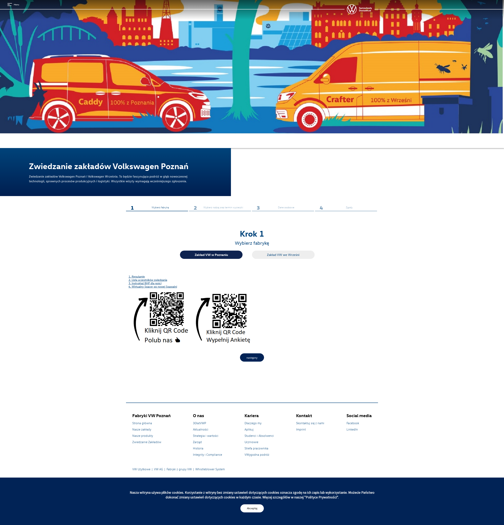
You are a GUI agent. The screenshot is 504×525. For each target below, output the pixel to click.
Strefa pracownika (256, 448)
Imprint (301, 429)
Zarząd (197, 442)
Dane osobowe (275, 207)
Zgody (336, 207)
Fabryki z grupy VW (179, 469)
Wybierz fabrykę (150, 207)
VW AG (158, 469)
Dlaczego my (253, 423)
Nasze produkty (142, 435)
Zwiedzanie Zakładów (146, 442)
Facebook (352, 423)
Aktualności (200, 429)
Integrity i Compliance (207, 454)
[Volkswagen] (359, 9)
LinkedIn (352, 429)
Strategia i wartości (205, 435)
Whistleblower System (210, 469)
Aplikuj (249, 429)
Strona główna (142, 423)
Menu (16, 4)
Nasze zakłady (141, 429)
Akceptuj (252, 508)
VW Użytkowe (141, 469)
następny (252, 357)
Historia (198, 448)
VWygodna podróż (257, 454)
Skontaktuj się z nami (310, 423)
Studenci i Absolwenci (259, 435)
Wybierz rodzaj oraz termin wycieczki (218, 207)
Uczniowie (251, 442)
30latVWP (199, 423)
